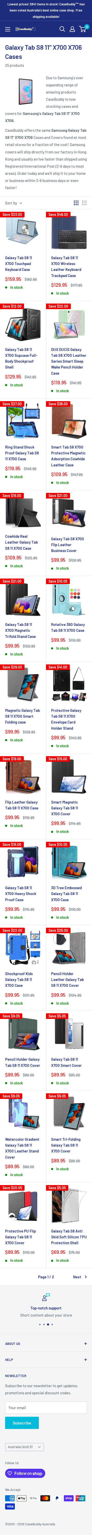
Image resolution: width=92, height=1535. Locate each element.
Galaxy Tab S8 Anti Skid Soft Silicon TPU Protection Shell (69, 1237)
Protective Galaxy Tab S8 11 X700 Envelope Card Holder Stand (66, 719)
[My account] (72, 29)
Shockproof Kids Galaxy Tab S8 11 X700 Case (19, 979)
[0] (82, 29)
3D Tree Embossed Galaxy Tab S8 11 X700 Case (66, 893)
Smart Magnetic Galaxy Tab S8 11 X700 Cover (64, 808)
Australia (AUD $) (20, 1447)
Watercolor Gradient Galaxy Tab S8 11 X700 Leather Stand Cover (22, 1148)
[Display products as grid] (76, 203)
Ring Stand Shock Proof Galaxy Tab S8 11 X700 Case (22, 453)
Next (77, 1277)
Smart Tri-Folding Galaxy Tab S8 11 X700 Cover (65, 1145)
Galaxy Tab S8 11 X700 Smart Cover (66, 1062)
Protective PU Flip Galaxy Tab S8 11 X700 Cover (20, 1237)
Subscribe (22, 1422)
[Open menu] (7, 29)
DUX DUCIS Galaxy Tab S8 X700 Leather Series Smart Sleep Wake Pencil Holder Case (68, 361)
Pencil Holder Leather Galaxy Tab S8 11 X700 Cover (67, 979)
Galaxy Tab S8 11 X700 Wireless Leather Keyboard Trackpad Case (66, 266)
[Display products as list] (84, 203)
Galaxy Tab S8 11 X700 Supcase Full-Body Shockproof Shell (21, 358)
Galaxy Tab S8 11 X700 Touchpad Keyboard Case (18, 263)
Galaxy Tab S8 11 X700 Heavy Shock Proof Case (20, 893)
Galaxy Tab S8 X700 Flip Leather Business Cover (67, 544)
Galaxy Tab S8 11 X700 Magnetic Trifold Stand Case (20, 630)
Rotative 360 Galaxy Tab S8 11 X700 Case (68, 627)
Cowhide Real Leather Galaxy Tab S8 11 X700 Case (21, 542)
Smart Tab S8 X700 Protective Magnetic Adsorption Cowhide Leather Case (68, 456)
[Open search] (62, 29)
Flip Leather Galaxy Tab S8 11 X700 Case (21, 805)
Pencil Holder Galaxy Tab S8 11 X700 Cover (22, 1062)
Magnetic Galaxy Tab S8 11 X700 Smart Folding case (22, 716)
